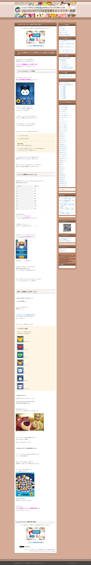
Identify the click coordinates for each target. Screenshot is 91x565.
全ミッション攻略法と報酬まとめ (66, 84)
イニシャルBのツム (63, 125)
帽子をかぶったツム (64, 158)
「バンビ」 (62, 119)
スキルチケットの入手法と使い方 (66, 68)
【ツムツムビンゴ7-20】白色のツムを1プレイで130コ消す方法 (25, 554)
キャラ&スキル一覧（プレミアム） (66, 74)
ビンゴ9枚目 (63, 95)
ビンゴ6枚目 (63, 92)
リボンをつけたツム (64, 154)
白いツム (62, 166)
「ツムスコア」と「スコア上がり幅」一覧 (24, 314)
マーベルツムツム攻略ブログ (65, 240)
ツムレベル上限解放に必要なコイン (49, 549)
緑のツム (62, 164)
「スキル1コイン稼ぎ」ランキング (66, 50)
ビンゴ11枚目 (63, 98)
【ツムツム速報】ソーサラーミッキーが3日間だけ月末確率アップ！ (44, 556)
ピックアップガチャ (64, 32)
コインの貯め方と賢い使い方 (65, 57)
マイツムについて (64, 62)
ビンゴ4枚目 (63, 89)
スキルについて (63, 61)
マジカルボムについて (65, 66)
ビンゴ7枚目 (63, 93)
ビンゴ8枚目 (63, 94)
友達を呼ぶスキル (63, 181)
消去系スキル (62, 173)
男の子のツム (62, 134)
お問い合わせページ (64, 250)
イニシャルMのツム (64, 127)
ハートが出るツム (63, 185)
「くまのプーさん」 (64, 117)
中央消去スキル (63, 175)
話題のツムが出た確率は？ (65, 34)
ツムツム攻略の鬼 (63, 239)
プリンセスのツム (63, 140)
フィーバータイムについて (65, 64)
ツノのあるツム (63, 156)
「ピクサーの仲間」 (64, 107)
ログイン (62, 266)
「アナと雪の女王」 (64, 109)
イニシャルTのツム (63, 131)
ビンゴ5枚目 (63, 90)
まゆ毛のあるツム (63, 146)
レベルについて (63, 63)
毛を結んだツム (63, 160)
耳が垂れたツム (63, 144)
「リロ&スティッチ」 (64, 111)
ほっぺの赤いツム (63, 150)
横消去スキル (62, 177)
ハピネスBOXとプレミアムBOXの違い (67, 67)
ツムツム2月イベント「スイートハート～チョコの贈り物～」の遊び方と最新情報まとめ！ (67, 204)
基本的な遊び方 (63, 59)
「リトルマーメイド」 (64, 121)
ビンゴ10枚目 (63, 97)
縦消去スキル (62, 179)
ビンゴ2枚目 (63, 87)
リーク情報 (62, 28)
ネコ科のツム (62, 136)
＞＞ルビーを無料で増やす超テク (35, 45)
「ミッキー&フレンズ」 (64, 105)
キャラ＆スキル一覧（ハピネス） (66, 76)
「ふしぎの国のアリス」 (64, 115)
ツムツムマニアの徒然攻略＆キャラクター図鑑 (28, 563)
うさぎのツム (62, 138)
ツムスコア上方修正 (30, 549)
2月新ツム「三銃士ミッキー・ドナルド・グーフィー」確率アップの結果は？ (67, 209)
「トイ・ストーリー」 (64, 113)
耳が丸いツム (62, 142)
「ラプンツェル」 (63, 123)
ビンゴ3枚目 (63, 88)
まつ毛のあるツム (63, 148)
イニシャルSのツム (63, 129)
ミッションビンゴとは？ (64, 82)
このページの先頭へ (73, 563)
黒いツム (62, 171)
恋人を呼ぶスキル (63, 183)
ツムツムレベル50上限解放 (38, 549)
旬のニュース (62, 26)
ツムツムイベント (63, 30)
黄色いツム (62, 162)
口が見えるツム (63, 152)
